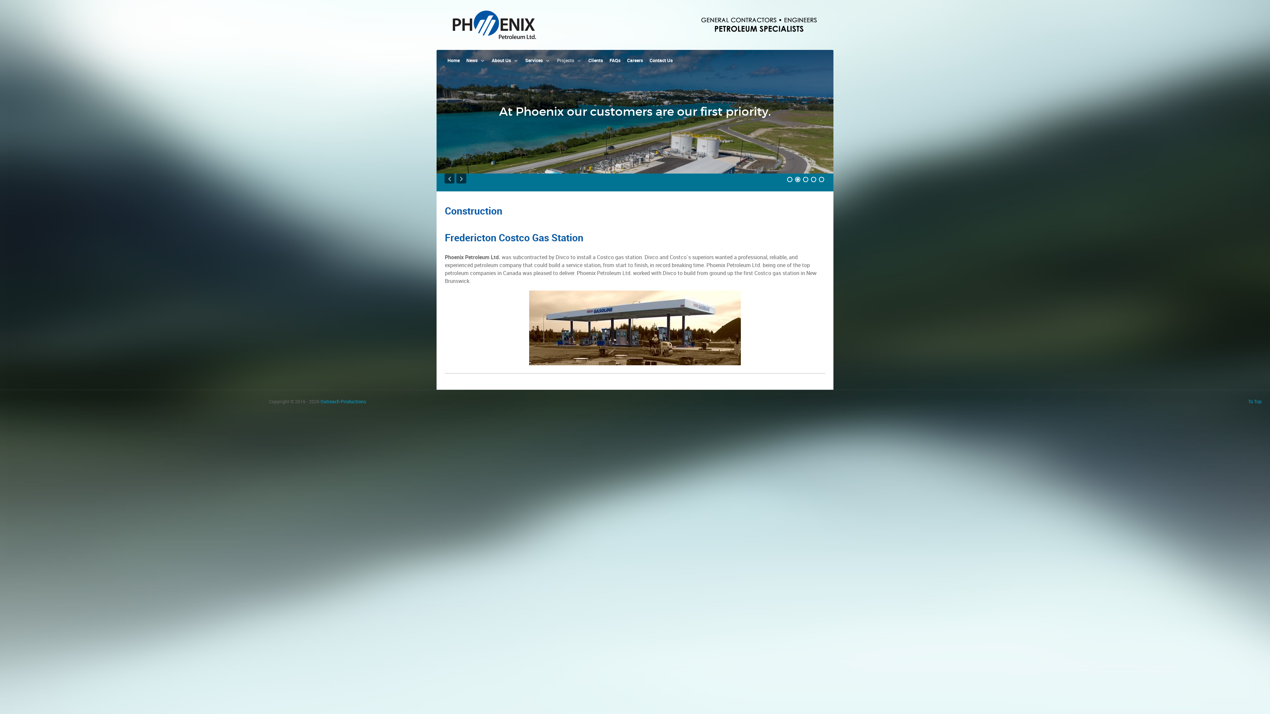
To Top (1255, 402)
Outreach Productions (343, 402)
